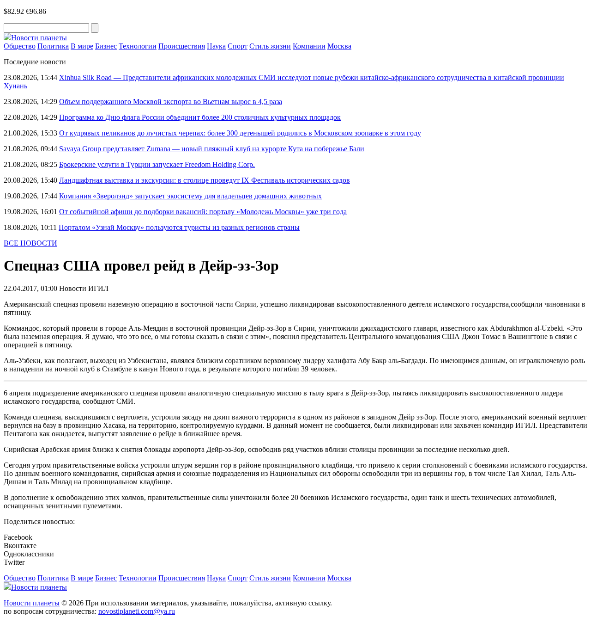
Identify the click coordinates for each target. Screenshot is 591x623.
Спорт (237, 46)
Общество (20, 46)
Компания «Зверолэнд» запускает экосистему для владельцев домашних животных (190, 196)
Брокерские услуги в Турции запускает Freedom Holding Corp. (157, 164)
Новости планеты (32, 603)
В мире (82, 46)
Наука (216, 46)
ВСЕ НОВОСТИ (30, 243)
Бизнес (106, 46)
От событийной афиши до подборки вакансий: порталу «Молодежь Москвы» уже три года (203, 212)
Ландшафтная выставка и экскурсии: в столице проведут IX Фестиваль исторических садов (204, 180)
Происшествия (181, 46)
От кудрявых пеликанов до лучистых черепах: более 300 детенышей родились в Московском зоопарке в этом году (240, 133)
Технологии (138, 46)
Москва (339, 46)
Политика (53, 46)
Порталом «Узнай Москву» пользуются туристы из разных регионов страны (179, 227)
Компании (309, 46)
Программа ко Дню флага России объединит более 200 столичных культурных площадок (200, 117)
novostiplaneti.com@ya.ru (136, 611)
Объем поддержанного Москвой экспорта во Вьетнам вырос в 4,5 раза (170, 101)
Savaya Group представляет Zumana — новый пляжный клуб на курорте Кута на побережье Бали (211, 149)
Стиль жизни (270, 46)
